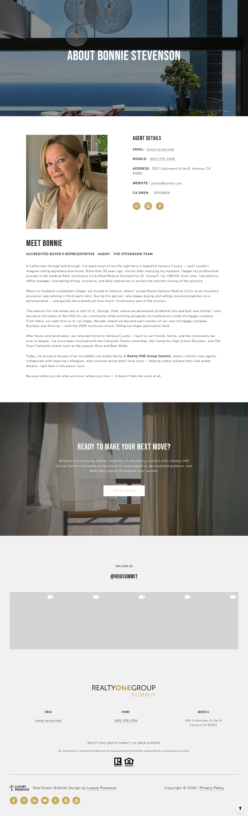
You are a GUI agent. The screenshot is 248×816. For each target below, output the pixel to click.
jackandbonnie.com (166, 183)
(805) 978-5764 (126, 720)
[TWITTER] (55, 800)
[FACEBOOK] (160, 206)
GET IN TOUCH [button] (124, 490)
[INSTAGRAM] (136, 206)
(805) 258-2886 (162, 159)
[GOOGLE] (66, 800)
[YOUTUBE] (45, 800)
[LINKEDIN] (34, 800)
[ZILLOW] (148, 206)
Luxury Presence (101, 788)
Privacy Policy (212, 788)
